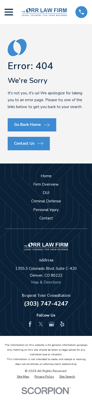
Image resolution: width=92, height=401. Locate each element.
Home (46, 176)
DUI (46, 192)
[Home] (44, 12)
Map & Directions (46, 282)
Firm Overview (46, 184)
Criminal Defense (46, 201)
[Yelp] (62, 324)
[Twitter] (40, 324)
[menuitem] (23, 377)
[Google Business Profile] (51, 324)
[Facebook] (30, 324)
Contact (46, 218)
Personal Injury (46, 209)
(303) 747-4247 (46, 304)
